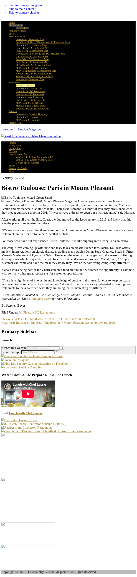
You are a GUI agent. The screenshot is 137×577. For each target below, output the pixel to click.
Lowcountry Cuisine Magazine (21, 129)
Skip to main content (22, 9)
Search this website (14, 348)
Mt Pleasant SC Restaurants (37, 312)
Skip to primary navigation (26, 5)
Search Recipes (11, 352)
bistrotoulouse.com (39, 298)
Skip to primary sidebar (24, 12)
